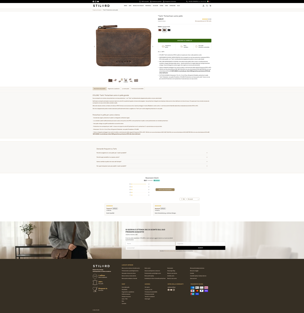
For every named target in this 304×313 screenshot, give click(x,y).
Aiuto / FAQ (124, 299)
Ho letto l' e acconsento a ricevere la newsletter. (176, 251)
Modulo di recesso (126, 296)
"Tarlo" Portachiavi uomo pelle (110, 10)
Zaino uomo (147, 268)
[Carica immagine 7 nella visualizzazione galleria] (123, 46)
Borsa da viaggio (194, 270)
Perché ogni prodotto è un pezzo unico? (108, 157)
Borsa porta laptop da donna (197, 268)
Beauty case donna (172, 273)
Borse (125, 5)
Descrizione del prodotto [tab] (99, 88)
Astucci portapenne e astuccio (152, 270)
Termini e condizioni (150, 296)
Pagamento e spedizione (128, 292)
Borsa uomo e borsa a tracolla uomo (131, 268)
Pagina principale (97, 10)
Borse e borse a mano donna (129, 276)
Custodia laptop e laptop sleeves (198, 276)
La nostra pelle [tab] (125, 88)
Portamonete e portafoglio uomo (153, 273)
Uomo (166, 5)
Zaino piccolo (193, 278)
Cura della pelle (125, 287)
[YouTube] (98, 1)
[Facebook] (93, 1)
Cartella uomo (170, 276)
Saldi (178, 5)
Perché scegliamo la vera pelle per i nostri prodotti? (111, 153)
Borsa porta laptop (149, 276)
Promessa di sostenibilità (151, 292)
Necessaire (170, 268)
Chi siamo (147, 287)
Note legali (147, 299)
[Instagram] (95, 1)
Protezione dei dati (149, 294)
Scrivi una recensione (165, 189)
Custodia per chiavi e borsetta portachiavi (155, 278)
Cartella (192, 273)
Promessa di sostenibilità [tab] (137, 88)
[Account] (203, 6)
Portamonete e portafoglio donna (130, 270)
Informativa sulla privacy (170, 251)
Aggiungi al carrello (184, 40)
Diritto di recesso (126, 294)
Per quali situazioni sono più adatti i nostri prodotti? (111, 166)
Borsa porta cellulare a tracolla (129, 278)
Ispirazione (172, 5)
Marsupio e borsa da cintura (129, 273)
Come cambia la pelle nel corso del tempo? (109, 161)
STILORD (97, 310)
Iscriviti (200, 248)
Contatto (124, 303)
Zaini (130, 5)
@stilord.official (171, 287)
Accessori (155, 5)
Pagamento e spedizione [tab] (114, 88)
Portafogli (148, 5)
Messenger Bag (171, 270)
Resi (123, 301)
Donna (161, 5)
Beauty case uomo (172, 278)
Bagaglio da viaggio (138, 5)
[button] (205, 19)
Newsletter (124, 289)
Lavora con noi (148, 289)
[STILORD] (101, 5)
